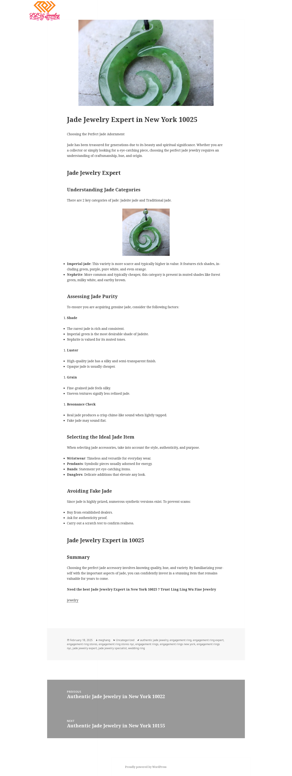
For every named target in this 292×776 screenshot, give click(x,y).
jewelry (72, 600)
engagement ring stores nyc (116, 644)
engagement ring (180, 640)
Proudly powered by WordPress (145, 767)
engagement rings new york (177, 644)
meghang (104, 640)
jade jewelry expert (84, 648)
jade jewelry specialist (112, 648)
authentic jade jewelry (154, 640)
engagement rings (147, 644)
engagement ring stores (82, 644)
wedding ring (136, 648)
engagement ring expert (208, 640)
